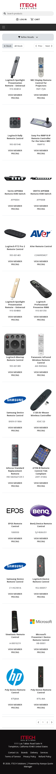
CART (37, 19)
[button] (43, 722)
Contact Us (13, 752)
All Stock (18, 46)
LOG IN (23, 19)
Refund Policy (44, 756)
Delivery (34, 752)
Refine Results (27, 37)
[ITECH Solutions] (28, 5)
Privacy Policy (29, 756)
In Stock (7, 46)
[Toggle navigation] (3, 27)
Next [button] (48, 46)
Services (44, 752)
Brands (24, 752)
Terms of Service (13, 756)
